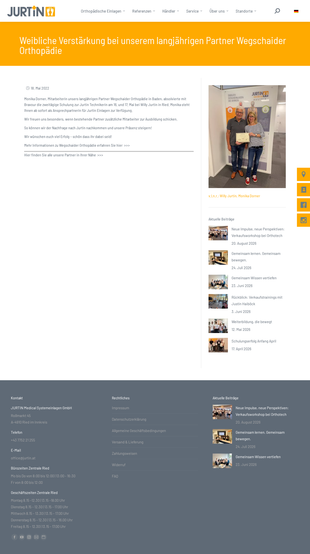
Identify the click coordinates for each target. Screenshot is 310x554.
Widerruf (118, 465)
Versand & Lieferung (127, 442)
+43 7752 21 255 (23, 440)
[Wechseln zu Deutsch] (296, 11)
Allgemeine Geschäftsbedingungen (139, 430)
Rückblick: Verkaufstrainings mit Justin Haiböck (257, 300)
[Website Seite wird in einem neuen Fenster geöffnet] (43, 537)
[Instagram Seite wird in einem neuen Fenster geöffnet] (29, 537)
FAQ (115, 476)
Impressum (120, 408)
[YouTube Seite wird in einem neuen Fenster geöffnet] (22, 537)
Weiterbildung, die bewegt (252, 321)
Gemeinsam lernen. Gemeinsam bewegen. (256, 256)
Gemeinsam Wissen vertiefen (254, 278)
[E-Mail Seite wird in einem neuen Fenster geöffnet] (36, 537)
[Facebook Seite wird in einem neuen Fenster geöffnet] (14, 537)
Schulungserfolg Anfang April (254, 341)
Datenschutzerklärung (129, 419)
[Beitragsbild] (218, 233)
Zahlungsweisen (124, 453)
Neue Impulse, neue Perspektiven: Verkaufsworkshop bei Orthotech (258, 232)
